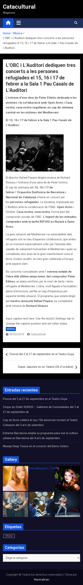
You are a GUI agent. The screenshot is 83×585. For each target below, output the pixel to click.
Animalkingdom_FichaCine (46, 468)
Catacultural (19, 6)
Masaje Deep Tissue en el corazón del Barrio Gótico (36, 446)
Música (11, 329)
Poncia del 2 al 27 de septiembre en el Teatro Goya (42, 354)
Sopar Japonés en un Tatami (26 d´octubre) (45, 367)
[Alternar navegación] (19, 22)
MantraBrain (41, 579)
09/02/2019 (16, 334)
